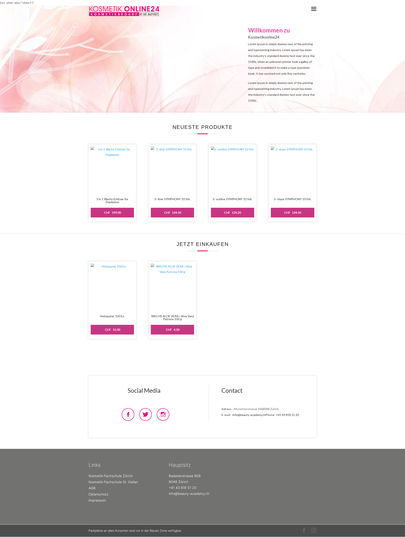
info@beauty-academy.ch (249, 415)
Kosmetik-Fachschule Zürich (111, 476)
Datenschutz (98, 494)
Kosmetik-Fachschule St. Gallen (113, 482)
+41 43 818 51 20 (287, 415)
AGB (92, 488)
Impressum (97, 500)
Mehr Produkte (102, 355)
